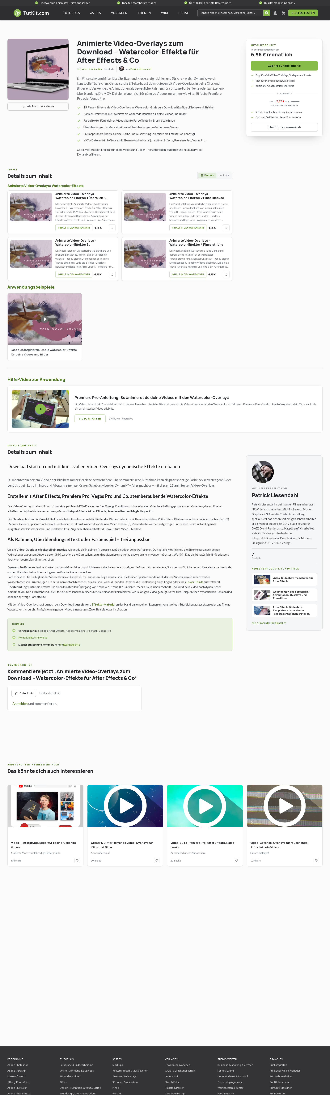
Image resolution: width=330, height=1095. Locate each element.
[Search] (266, 13)
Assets (117, 1059)
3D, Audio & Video (70, 1076)
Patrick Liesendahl (140, 69)
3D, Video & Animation (90, 69)
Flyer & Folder (173, 1082)
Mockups (117, 1065)
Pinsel (116, 1087)
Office (63, 1082)
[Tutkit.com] (30, 13)
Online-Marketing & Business (77, 1070)
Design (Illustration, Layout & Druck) (80, 1087)
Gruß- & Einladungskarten (180, 1070)
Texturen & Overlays (124, 1076)
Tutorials (67, 1059)
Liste (226, 175)
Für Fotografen (278, 1065)
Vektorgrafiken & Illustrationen (130, 1070)
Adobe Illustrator (17, 1087)
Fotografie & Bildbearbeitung (76, 1065)
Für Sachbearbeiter (281, 1076)
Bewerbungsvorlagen (177, 1065)
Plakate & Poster (174, 1087)
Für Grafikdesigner (281, 1087)
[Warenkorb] (283, 13)
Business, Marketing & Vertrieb (235, 1065)
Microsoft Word (16, 1076)
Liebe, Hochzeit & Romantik (233, 1076)
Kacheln (209, 175)
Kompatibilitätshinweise (32, 637)
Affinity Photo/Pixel (18, 1082)
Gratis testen (303, 13)
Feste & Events (226, 1070)
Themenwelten (227, 1059)
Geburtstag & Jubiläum (230, 1082)
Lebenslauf (171, 1076)
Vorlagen (171, 1059)
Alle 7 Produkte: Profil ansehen (269, 622)
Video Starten (90, 418)
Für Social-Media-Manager (285, 1070)
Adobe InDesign (16, 1070)
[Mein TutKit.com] (275, 13)
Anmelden (20, 703)
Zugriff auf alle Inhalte (284, 65)
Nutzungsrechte (70, 644)
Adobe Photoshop (17, 1065)
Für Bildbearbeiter (280, 1082)
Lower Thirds (194, 582)
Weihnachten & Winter (230, 1087)
